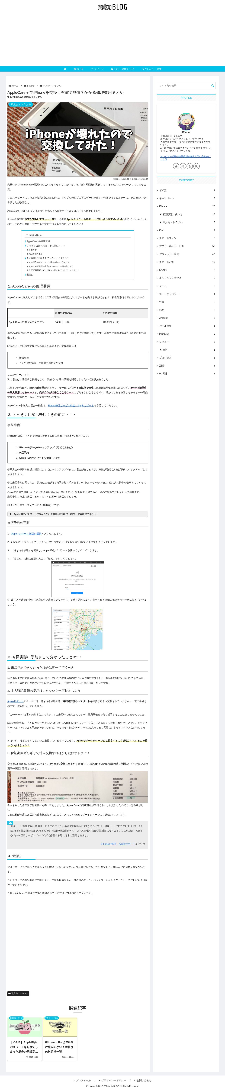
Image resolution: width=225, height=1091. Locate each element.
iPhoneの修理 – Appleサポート (118, 843)
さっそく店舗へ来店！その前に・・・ (46, 246)
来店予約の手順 (35, 254)
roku (188, 132)
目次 (31, 235)
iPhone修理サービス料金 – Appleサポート (71, 405)
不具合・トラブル (19, 993)
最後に (30, 274)
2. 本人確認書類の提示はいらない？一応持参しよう (51, 266)
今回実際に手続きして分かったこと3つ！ (48, 258)
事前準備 (33, 250)
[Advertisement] (112, 40)
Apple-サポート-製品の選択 (26, 533)
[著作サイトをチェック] (176, 166)
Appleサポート (15, 701)
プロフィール (83, 1080)
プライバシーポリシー (113, 1080)
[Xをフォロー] (183, 166)
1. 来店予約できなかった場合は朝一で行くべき (49, 262)
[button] (212, 85)
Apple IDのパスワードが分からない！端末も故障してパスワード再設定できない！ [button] (56, 514)
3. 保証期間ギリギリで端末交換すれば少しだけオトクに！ (54, 270)
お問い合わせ (144, 1080)
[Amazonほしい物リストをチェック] (190, 166)
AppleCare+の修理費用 (38, 241)
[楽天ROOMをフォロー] (196, 166)
